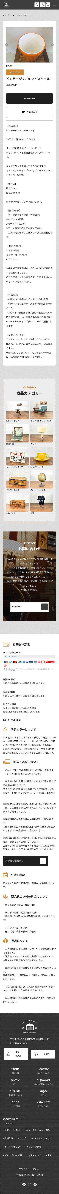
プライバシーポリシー (30, 1169)
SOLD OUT (22, 15)
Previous (6, 44)
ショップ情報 (15, 1103)
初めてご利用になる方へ (43, 1081)
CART (46, 1054)
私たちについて (43, 1070)
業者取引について (15, 1092)
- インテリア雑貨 (33, 1146)
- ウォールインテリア (41, 1138)
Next (52, 44)
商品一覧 (15, 1070)
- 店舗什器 (8, 1138)
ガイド (15, 1081)
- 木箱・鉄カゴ (34, 1155)
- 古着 (49, 1155)
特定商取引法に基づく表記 (29, 1174)
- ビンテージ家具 (11, 1129)
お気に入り (31, 111)
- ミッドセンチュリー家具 (37, 1129)
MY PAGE (18, 1054)
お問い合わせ (43, 1103)
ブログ (43, 1092)
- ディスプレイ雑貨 (12, 1155)
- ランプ (22, 1138)
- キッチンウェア (11, 1146)
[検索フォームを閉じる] (36, 4)
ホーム (6, 15)
